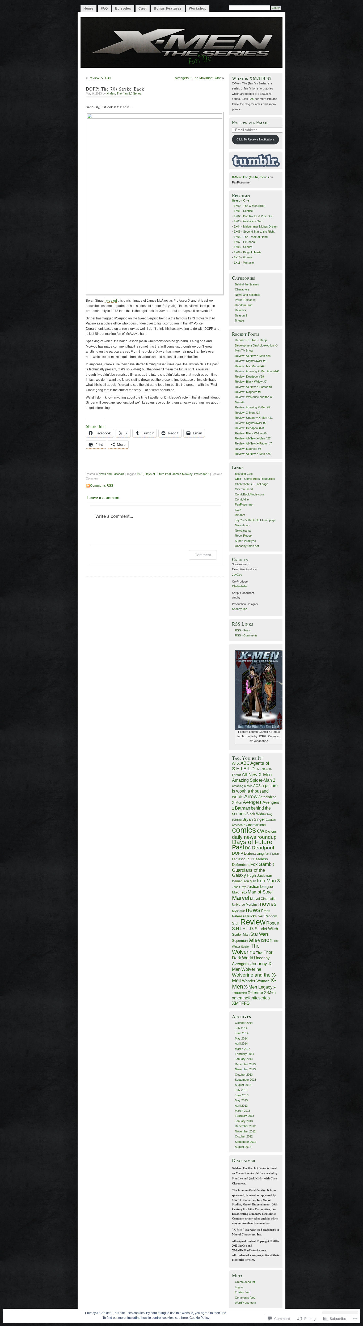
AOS (257, 786)
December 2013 (245, 1064)
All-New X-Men (257, 774)
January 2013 (244, 1121)
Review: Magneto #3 (248, 448)
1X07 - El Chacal (244, 241)
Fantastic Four (242, 859)
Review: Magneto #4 (248, 391)
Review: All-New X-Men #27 (253, 438)
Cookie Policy (199, 1318)
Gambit (266, 864)
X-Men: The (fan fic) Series (124, 93)
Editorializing (254, 854)
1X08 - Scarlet (243, 247)
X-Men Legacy (258, 987)
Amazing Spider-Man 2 (253, 780)
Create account (245, 1282)
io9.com (240, 514)
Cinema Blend (244, 489)
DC (248, 848)
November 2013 (245, 1069)
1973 (140, 474)
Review (252, 921)
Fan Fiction (271, 853)
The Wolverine (246, 949)
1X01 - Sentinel (243, 210)
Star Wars (259, 934)
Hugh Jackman (259, 876)
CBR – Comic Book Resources (255, 478)
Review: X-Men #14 (247, 412)
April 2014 (241, 1043)
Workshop (197, 8)
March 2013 (242, 1110)
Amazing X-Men (242, 786)
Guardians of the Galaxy (248, 872)
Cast (142, 8)
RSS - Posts (243, 630)
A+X (236, 763)
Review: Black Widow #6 (251, 433)
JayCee (237, 574)
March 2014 (242, 1048)
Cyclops (271, 831)
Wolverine (251, 969)
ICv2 (238, 509)
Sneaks (240, 320)
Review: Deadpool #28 (249, 428)
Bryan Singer (253, 819)
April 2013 (241, 1105)
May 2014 (241, 1038)
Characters (242, 289)
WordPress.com (245, 1302)
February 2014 (244, 1053)
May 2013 (241, 1100)
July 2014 (241, 1028)
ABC (245, 763)
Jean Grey (239, 886)
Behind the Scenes (247, 284)
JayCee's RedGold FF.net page (255, 520)
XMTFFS (241, 1003)
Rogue (272, 923)
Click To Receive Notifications (256, 139)
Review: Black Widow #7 (251, 381)
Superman (240, 941)
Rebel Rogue (243, 535)
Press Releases (245, 299)
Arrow (251, 796)
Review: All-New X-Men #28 (253, 355)
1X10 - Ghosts (243, 257)
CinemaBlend (256, 825)
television (260, 940)
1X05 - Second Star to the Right (254, 231)
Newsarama (243, 530)
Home (88, 8)
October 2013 (244, 1074)
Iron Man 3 (268, 880)
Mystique (238, 911)
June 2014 (241, 1033)
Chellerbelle (239, 586)
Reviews (240, 310)
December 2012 (245, 1126)
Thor (259, 953)
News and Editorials (111, 474)
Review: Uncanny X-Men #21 (254, 417)
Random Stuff (243, 305)
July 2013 (241, 1090)
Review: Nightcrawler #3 (250, 360)
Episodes (123, 8)
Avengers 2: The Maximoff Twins (198, 78)
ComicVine (242, 499)
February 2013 (244, 1115)
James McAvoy (182, 474)
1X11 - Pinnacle (244, 262)
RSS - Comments (246, 635)
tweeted (111, 300)
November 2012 (245, 1131)
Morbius (252, 904)
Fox (254, 864)
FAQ (104, 8)
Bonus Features (168, 8)
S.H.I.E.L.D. (243, 928)
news (253, 910)
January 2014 (244, 1058)
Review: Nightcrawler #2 (250, 423)
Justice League (260, 886)
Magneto (239, 892)
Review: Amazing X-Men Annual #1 (257, 371)
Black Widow (256, 814)
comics (244, 830)
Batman (242, 808)
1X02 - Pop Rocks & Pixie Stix (253, 216)
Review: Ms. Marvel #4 (249, 366)
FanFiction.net (244, 504)
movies (267, 904)
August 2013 (243, 1085)
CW (260, 831)
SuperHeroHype (245, 540)
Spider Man (241, 934)
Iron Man (249, 881)
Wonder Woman (255, 981)
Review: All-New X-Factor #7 (253, 443)
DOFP (237, 853)
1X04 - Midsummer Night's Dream (255, 226)
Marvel (240, 898)
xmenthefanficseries (251, 997)
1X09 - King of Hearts (247, 252)
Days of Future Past (158, 474)
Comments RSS (101, 485)
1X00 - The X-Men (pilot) (249, 205)
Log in (239, 1287)
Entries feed (242, 1292)
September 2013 (245, 1079)
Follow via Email (250, 122)
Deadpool (263, 847)
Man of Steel (260, 892)
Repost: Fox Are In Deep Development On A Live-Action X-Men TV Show (256, 345)
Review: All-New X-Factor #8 (253, 386)
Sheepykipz (239, 608)
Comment (203, 555)
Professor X (201, 474)
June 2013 (241, 1095)
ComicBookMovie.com (249, 494)
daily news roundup (254, 837)
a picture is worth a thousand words (255, 791)
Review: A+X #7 (99, 78)
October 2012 (244, 1136)
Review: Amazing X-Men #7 (252, 407)
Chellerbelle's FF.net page (251, 484)
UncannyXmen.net (247, 545)
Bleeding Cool (243, 473)
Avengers (252, 802)
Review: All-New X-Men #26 (253, 453)
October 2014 (244, 1022)
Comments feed (245, 1297)
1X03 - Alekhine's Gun (248, 221)
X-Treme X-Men (262, 992)
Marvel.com (242, 525)
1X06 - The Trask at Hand (251, 236)
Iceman (237, 881)
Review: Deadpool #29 (249, 376)
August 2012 (243, 1146)
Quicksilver (254, 916)
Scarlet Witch (266, 929)
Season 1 (241, 315)
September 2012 (245, 1141)
